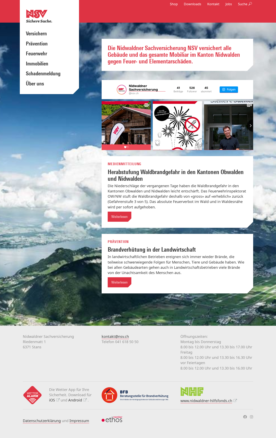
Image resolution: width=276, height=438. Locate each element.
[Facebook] (245, 416)
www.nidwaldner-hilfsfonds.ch (206, 400)
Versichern (36, 33)
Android (75, 400)
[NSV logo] (49, 16)
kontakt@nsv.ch (115, 336)
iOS (52, 400)
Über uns (35, 83)
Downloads (192, 4)
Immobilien (37, 63)
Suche (242, 4)
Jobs (228, 4)
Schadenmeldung (43, 73)
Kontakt (213, 4)
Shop (174, 4)
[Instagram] (251, 416)
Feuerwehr (36, 53)
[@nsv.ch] (122, 90)
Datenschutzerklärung (42, 420)
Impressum (79, 420)
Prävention (37, 43)
